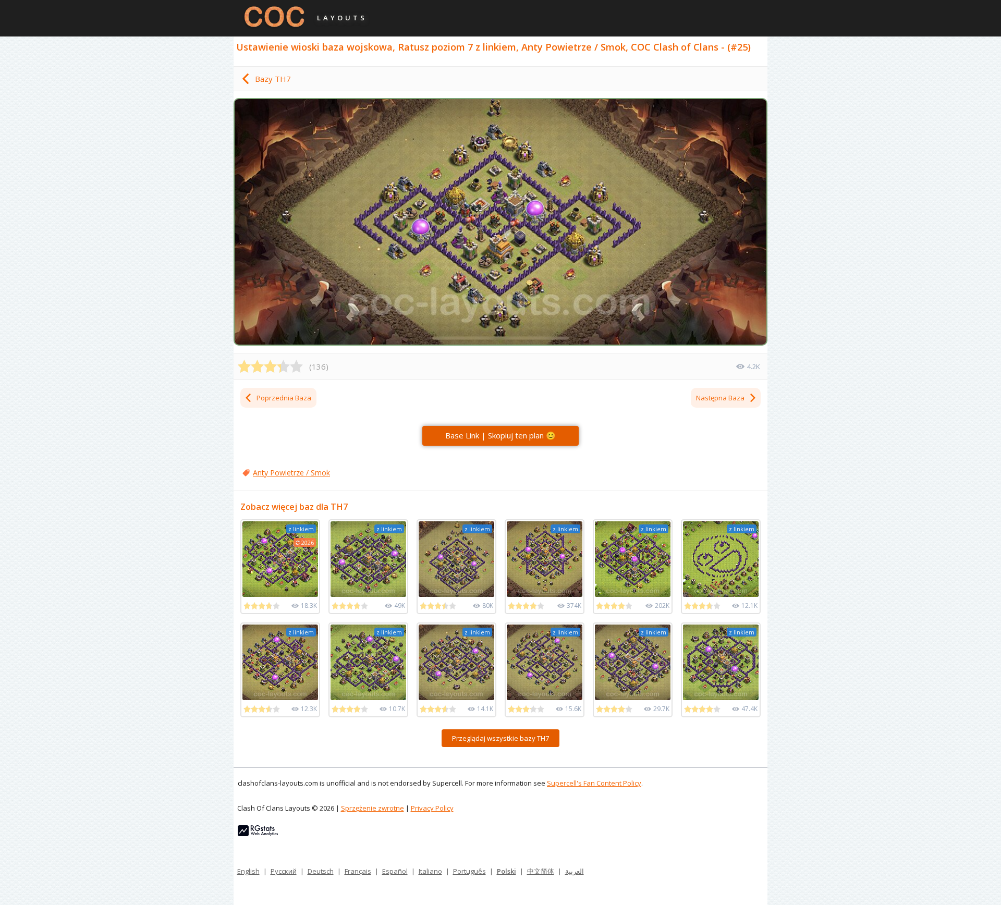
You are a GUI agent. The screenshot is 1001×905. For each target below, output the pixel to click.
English (248, 871)
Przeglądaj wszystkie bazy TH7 (500, 738)
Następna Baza (720, 397)
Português (469, 871)
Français (358, 871)
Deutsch (321, 871)
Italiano (430, 871)
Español (395, 871)
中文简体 (540, 871)
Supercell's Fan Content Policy (594, 783)
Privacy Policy (432, 808)
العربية (574, 871)
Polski (506, 871)
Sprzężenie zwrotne (372, 808)
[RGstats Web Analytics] (258, 833)
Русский (284, 871)
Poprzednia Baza (284, 397)
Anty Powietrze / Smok (291, 473)
